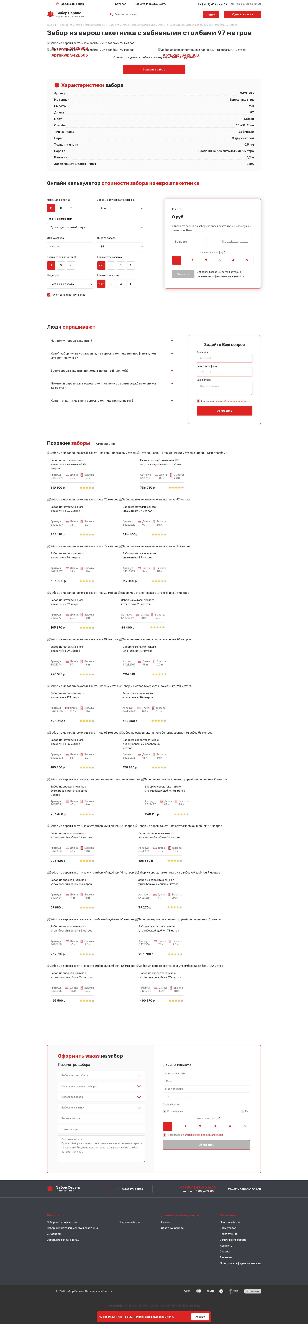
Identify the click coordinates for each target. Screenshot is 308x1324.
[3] (219, 260)
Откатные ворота (172, 1228)
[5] (247, 260)
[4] (233, 260)
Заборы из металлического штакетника (72, 1228)
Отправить (224, 410)
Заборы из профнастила (62, 1222)
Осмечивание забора (233, 1239)
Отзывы (225, 1251)
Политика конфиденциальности (240, 1263)
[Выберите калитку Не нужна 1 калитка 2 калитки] (101, 1107)
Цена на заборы (230, 1222)
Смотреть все (105, 443)
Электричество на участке (68, 294)
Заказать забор (154, 69)
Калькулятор (228, 1228)
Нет (101, 265)
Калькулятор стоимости (150, 4)
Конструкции (228, 1234)
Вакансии (226, 1257)
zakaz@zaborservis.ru (244, 1189)
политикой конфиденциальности (217, 276)
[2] (206, 260)
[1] (192, 260)
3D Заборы (54, 1234)
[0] (179, 260)
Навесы (166, 1222)
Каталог (120, 4)
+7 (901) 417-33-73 (212, 4)
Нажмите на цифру (213, 252)
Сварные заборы (129, 1222)
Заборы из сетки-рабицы (63, 1239)
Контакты (226, 1245)
